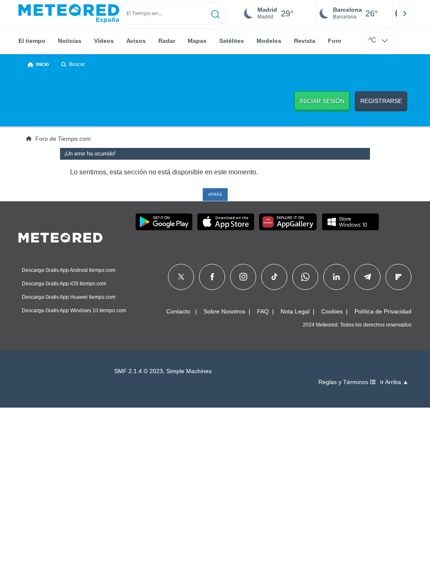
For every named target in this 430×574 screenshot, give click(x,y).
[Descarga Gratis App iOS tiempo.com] (225, 221)
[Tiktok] (274, 277)
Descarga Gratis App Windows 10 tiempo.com (74, 310)
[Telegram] (367, 277)
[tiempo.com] (68, 13)
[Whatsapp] (305, 277)
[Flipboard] (398, 277)
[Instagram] (243, 277)
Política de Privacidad (383, 311)
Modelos (269, 40)
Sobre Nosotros (224, 311)
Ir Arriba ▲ (394, 382)
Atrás (215, 194)
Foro (334, 40)
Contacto (178, 311)
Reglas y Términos (344, 382)
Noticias (69, 40)
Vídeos (104, 40)
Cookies (332, 311)
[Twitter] (181, 277)
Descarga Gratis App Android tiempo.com (68, 270)
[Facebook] (212, 277)
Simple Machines (189, 371)
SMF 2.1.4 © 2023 (138, 371)
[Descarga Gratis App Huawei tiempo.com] (288, 221)
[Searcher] (216, 13)
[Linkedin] (336, 277)
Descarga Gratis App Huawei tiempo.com (68, 297)
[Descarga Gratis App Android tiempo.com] (164, 221)
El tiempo (31, 40)
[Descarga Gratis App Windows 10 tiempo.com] (350, 221)
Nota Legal (295, 311)
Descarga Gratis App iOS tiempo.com (64, 284)
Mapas (197, 40)
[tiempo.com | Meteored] (60, 236)
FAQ (263, 311)
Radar (166, 40)
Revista (304, 40)
